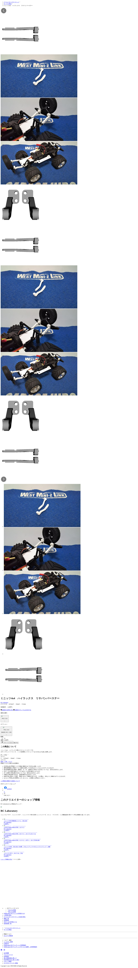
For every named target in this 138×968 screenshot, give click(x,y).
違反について (16, 781)
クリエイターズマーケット (11, 2)
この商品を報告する (6, 781)
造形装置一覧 (8, 923)
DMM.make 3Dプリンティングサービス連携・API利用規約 (20, 947)
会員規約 (6, 956)
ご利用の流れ (8, 915)
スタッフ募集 (8, 961)
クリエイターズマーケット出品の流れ (15, 916)
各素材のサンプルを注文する (23, 710)
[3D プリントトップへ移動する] (69, 905)
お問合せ (6, 943)
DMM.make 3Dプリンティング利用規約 (15, 945)
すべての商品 (8, 4)
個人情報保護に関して (10, 958)
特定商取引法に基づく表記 (11, 959)
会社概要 (6, 953)
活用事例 (6, 920)
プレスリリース (8, 954)
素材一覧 (6, 918)
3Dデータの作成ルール (10, 922)
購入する (16, 742)
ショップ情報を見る (6, 859)
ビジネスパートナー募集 (11, 963)
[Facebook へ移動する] (1, 950)
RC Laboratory (4, 702)
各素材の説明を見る (7, 710)
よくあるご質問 (8, 942)
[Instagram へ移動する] (4, 950)
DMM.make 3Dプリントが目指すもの (14, 913)
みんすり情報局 (8, 935)
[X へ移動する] (3, 950)
